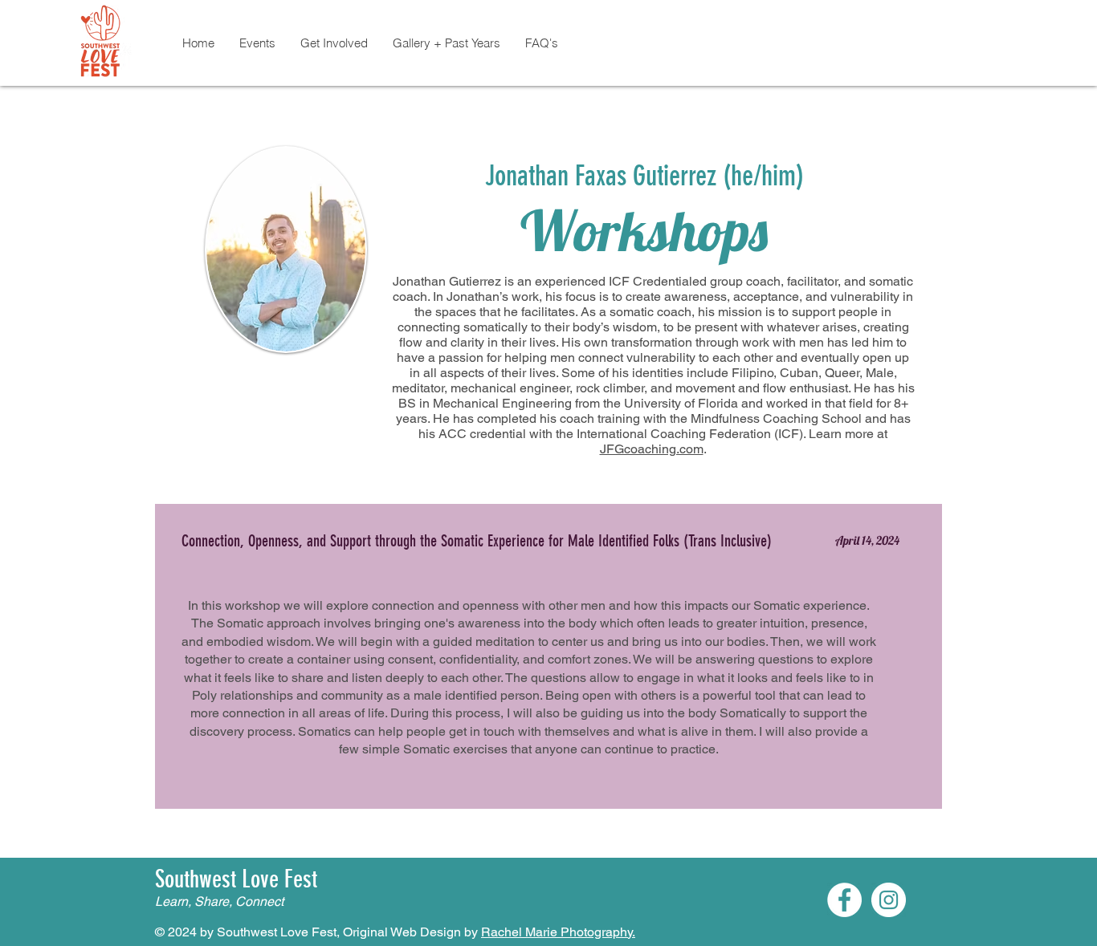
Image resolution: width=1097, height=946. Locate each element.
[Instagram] (888, 900)
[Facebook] (844, 900)
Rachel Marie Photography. (558, 932)
